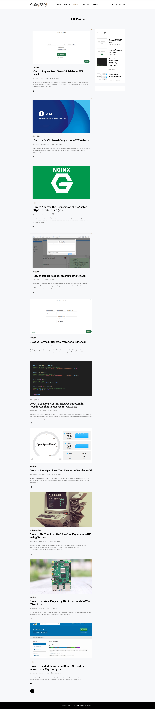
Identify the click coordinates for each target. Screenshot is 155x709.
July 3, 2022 (42, 608)
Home (74, 23)
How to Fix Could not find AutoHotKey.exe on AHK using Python (60, 536)
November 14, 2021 (44, 673)
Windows (38, 530)
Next (55, 691)
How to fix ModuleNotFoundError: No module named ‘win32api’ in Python (57, 667)
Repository (36, 271)
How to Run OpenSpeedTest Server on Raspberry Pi (61, 470)
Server (35, 203)
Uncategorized (35, 399)
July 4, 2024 (44, 78)
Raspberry (33, 466)
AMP (34, 136)
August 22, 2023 (45, 144)
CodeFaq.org (78, 705)
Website (38, 136)
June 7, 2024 (42, 410)
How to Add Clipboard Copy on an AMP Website (61, 140)
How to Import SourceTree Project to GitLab (59, 275)
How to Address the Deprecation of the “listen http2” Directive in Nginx (60, 208)
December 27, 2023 (44, 474)
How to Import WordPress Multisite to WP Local (58, 73)
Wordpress (36, 67)
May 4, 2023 (44, 279)
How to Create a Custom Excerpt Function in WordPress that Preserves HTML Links (57, 405)
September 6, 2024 (44, 346)
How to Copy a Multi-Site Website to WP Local (58, 341)
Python (32, 530)
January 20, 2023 (43, 541)
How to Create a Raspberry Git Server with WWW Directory (60, 603)
